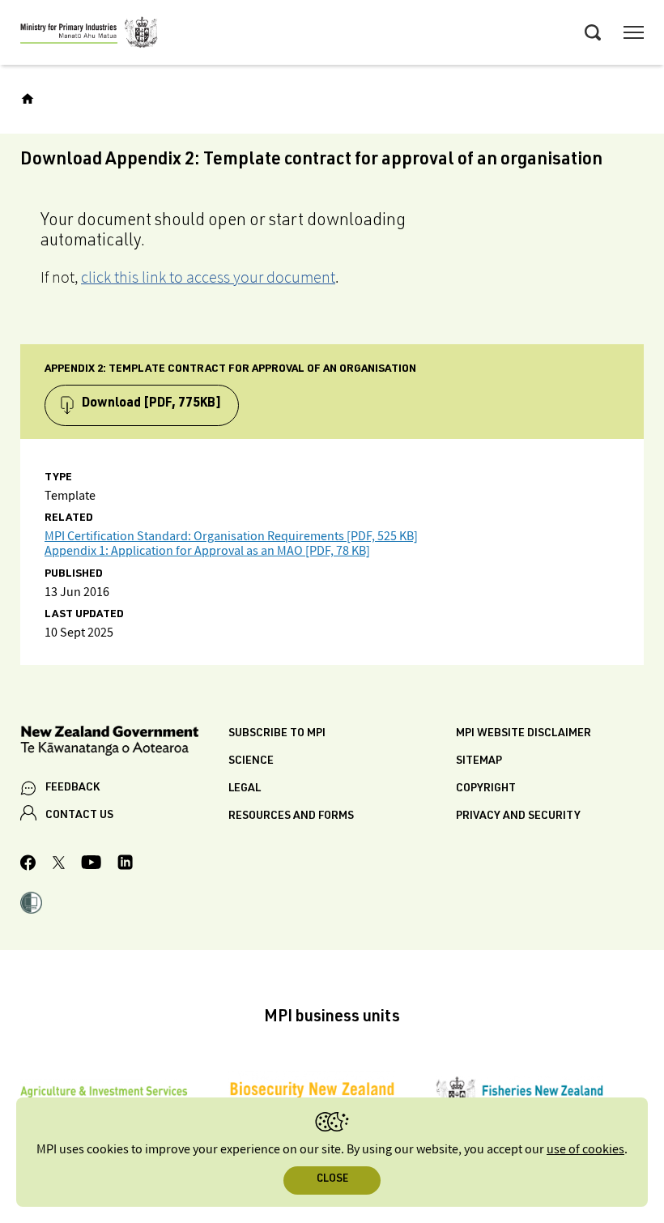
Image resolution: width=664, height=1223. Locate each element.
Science (251, 761)
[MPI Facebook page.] (28, 865)
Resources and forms (291, 816)
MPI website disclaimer (523, 733)
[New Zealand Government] (124, 743)
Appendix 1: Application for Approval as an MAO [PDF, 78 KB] (207, 551)
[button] (31, 905)
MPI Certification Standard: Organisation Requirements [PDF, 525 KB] (231, 536)
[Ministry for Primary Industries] (89, 34)
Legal (244, 789)
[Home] (27, 99)
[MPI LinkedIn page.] (125, 864)
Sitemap (479, 761)
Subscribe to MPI (277, 733)
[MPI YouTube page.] (91, 864)
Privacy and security (518, 816)
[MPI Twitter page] (59, 865)
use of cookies (585, 1149)
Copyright (486, 789)
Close (332, 1179)
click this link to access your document (208, 277)
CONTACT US (79, 815)
